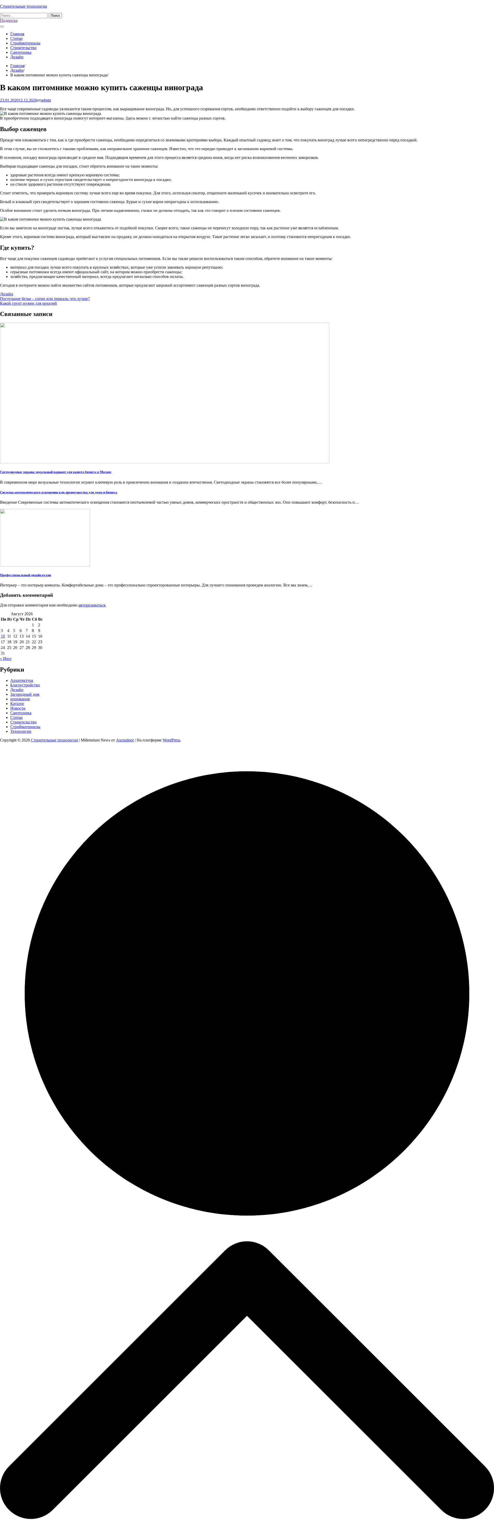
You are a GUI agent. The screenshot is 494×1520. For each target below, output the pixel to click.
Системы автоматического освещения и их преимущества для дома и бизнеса (58, 492)
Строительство (23, 48)
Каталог (17, 703)
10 (3, 636)
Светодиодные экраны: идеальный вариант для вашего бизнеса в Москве (55, 472)
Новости (17, 708)
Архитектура (21, 680)
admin (46, 100)
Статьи (16, 38)
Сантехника (20, 52)
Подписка (8, 20)
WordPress (171, 740)
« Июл (5, 658)
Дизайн (16, 57)
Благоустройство (25, 685)
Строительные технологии (23, 6)
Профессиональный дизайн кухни (25, 575)
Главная (17, 34)
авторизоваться (91, 605)
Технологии (20, 731)
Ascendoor (125, 740)
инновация (20, 699)
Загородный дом (24, 694)
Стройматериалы (25, 43)
